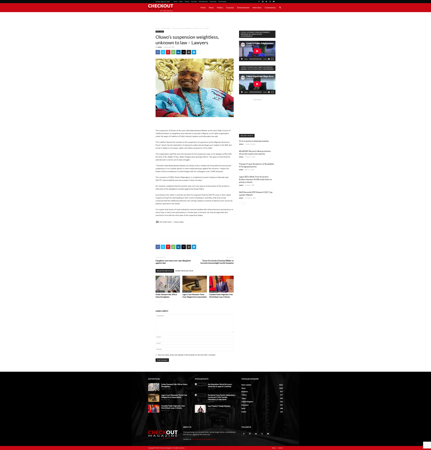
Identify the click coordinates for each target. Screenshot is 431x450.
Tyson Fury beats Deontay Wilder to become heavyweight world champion (217, 261)
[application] (257, 51)
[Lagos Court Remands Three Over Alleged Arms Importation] (194, 284)
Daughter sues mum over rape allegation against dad (173, 261)
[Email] (183, 52)
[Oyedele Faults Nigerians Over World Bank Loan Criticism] (221, 284)
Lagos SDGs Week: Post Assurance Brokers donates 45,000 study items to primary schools (255, 179)
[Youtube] (273, 1)
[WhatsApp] (173, 52)
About (274, 448)
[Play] (242, 59)
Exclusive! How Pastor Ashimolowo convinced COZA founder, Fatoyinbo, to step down (221, 397)
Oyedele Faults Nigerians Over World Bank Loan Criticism (173, 407)
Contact (280, 448)
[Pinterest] (168, 52)
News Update (166, 28)
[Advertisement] (215, 20)
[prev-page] (157, 301)
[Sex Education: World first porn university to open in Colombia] (200, 387)
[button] (280, 8)
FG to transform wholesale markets (254, 141)
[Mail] (266, 1)
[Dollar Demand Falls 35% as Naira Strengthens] (168, 284)
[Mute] (269, 59)
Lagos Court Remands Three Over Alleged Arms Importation (174, 396)
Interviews (213, 1)
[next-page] (160, 301)
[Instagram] (262, 1)
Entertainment (203, 1)
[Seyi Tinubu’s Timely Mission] (200, 409)
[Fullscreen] (272, 59)
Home (175, 1)
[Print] (189, 52)
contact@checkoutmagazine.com (204, 439)
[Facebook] (259, 1)
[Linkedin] (178, 52)
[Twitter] (270, 1)
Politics (187, 1)
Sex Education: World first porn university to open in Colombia (220, 385)
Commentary (222, 1)
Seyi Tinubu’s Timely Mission (219, 406)
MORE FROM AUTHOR (184, 271)
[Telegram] (194, 52)
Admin (160, 47)
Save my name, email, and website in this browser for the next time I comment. (187, 355)
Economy (194, 1)
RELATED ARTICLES (165, 271)
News (181, 1)
